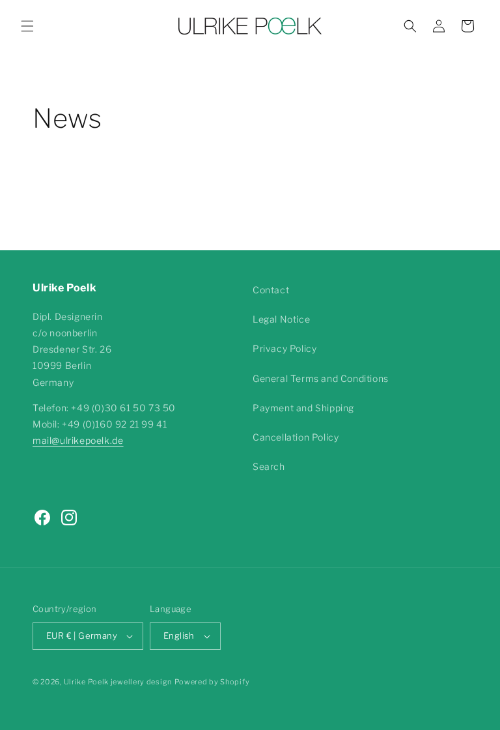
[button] (27, 26)
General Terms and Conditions (321, 378)
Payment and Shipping (303, 407)
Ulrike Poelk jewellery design (118, 681)
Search (269, 466)
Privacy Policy (284, 348)
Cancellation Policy (296, 437)
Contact (271, 289)
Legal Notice (281, 319)
